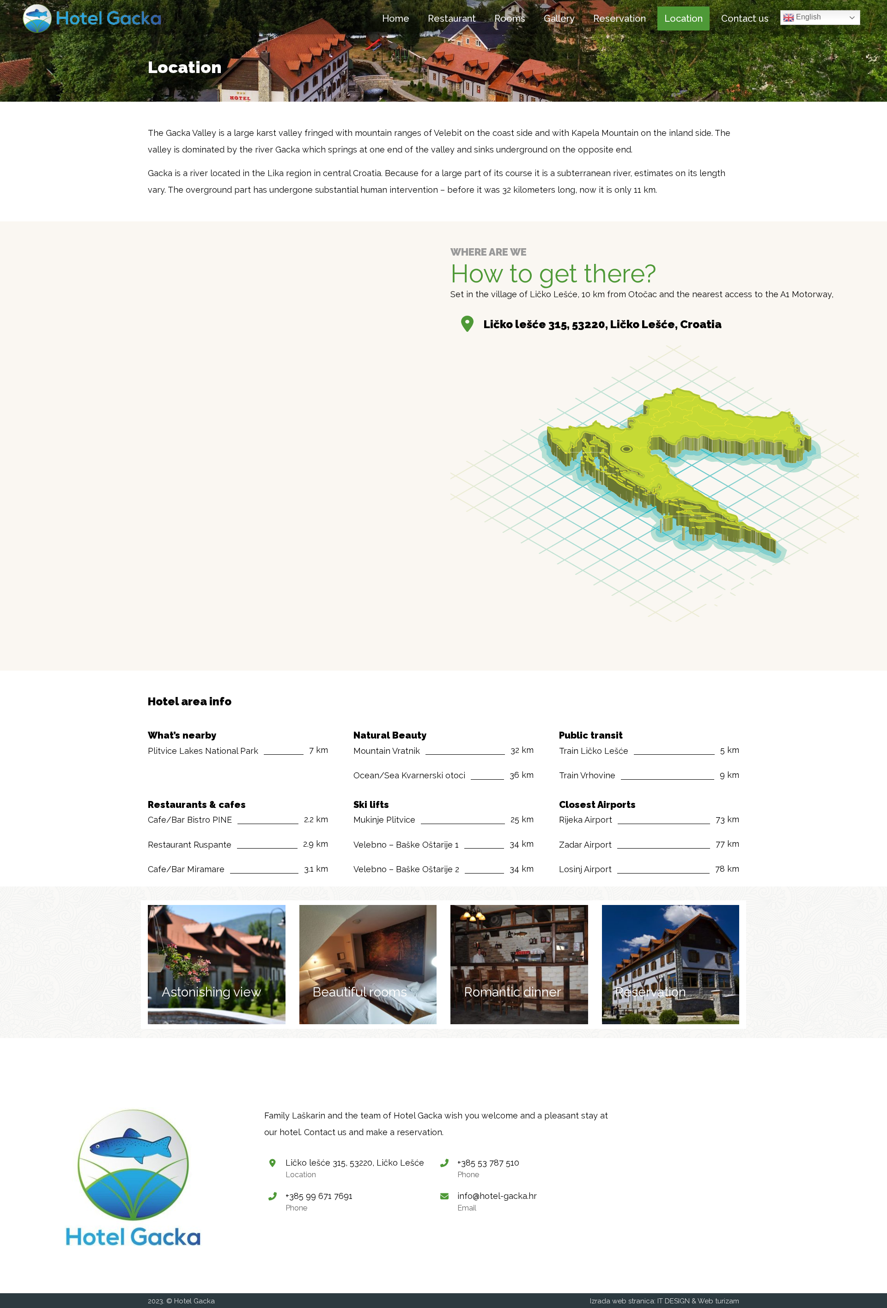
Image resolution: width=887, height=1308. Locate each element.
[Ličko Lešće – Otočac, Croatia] (91, 18)
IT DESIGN (673, 1301)
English (807, 17)
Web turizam (718, 1301)
